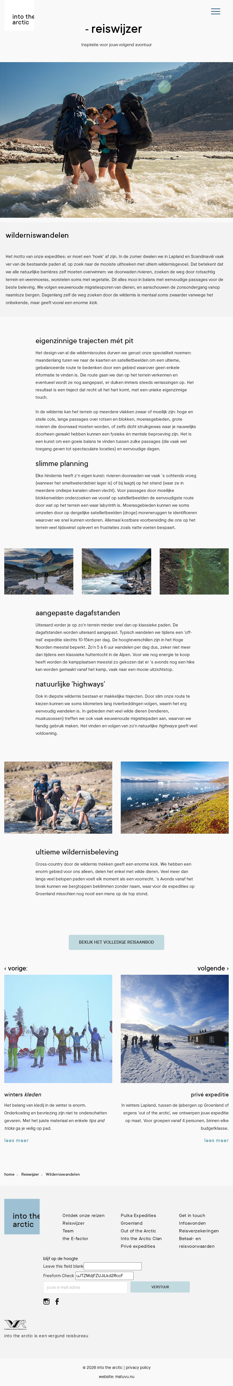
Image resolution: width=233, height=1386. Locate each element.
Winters (22, 1095)
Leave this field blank (63, 1266)
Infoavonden (192, 1223)
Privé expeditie (210, 1095)
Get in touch (192, 1215)
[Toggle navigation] (215, 11)
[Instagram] (46, 1303)
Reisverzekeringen (199, 1231)
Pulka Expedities (138, 1215)
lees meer (16, 1141)
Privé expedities (138, 1246)
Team (68, 1231)
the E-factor (75, 1239)
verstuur (160, 1287)
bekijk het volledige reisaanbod (116, 942)
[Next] (224, 921)
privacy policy (138, 1367)
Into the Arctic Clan (141, 1239)
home (9, 1175)
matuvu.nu (124, 1376)
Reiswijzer (30, 1175)
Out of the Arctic (138, 1231)
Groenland (132, 1223)
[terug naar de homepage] (19, 15)
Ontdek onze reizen (84, 1215)
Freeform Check (58, 1276)
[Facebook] (57, 1303)
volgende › (213, 969)
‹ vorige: (15, 969)
